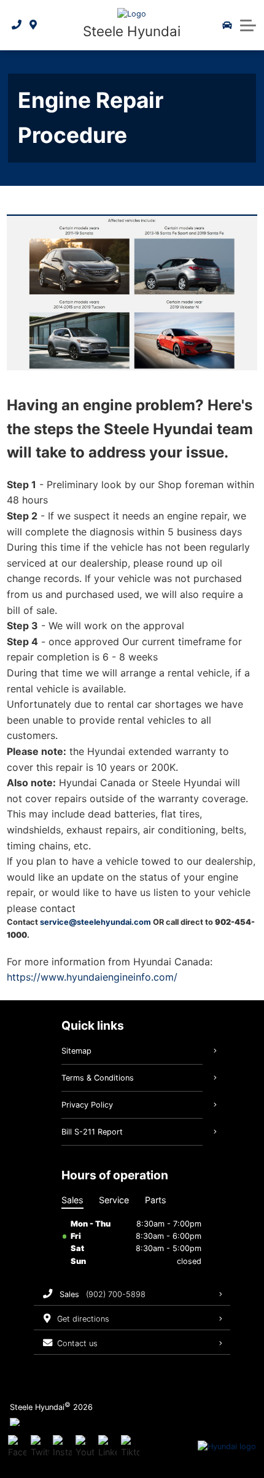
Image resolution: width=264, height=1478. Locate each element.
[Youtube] (85, 1447)
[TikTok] (130, 1447)
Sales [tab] (72, 1200)
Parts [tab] (155, 1200)
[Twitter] (40, 1447)
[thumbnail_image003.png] (132, 291)
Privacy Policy (87, 1104)
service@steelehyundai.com (95, 922)
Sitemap (76, 1050)
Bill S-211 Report (92, 1131)
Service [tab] (114, 1200)
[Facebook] (17, 1447)
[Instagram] (62, 1447)
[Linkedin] (107, 1447)
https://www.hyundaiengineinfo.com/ (92, 977)
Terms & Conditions (97, 1077)
